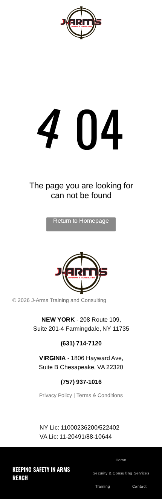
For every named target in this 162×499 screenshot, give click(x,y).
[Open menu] (15, 22)
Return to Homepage (81, 220)
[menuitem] (124, 460)
